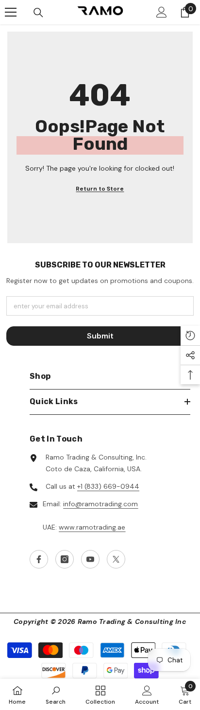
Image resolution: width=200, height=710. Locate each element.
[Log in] (161, 12)
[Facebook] (39, 559)
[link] (56, 694)
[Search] (38, 12)
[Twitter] (116, 559)
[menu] (11, 12)
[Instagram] (64, 559)
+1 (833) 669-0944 (108, 486)
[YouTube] (90, 559)
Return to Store (100, 189)
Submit (100, 336)
